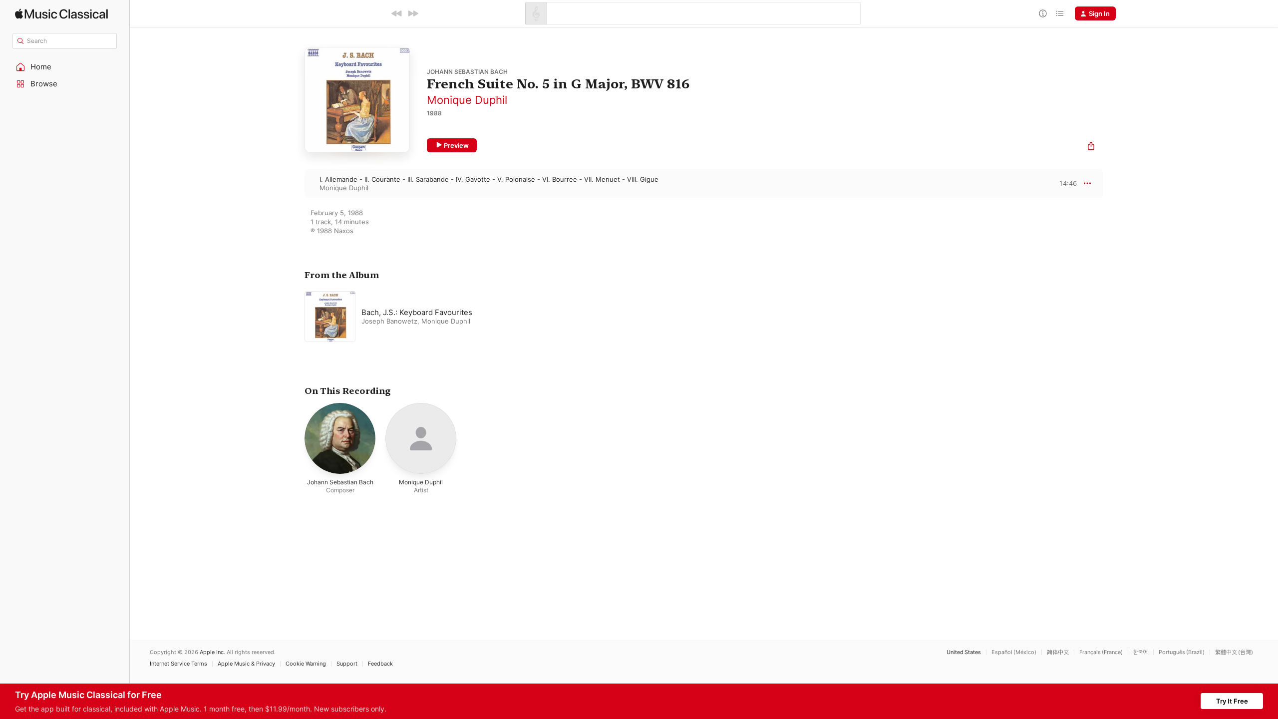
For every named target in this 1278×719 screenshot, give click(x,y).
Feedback (380, 664)
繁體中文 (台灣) (1234, 652)
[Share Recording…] (1091, 147)
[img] (61, 13)
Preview (456, 145)
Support (346, 664)
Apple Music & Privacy (246, 664)
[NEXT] (413, 13)
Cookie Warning (306, 664)
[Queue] (1060, 13)
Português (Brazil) (1182, 652)
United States (964, 652)
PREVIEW (1066, 183)
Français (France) (1101, 652)
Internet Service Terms (178, 664)
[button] (65, 66)
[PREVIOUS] (397, 13)
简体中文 (1058, 652)
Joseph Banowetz (389, 321)
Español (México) (1013, 652)
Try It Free (1232, 701)
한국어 (1140, 652)
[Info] (1043, 13)
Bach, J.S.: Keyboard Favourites (416, 312)
